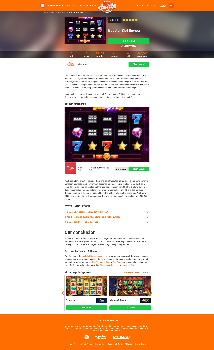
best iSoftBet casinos (91, 256)
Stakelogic (104, 265)
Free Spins (72, 5)
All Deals (151, 5)
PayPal (95, 262)
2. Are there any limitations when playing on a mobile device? (92, 217)
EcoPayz (117, 262)
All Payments (129, 344)
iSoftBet (110, 79)
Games (139, 5)
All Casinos (101, 344)
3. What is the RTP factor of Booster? (81, 222)
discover (93, 76)
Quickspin (114, 265)
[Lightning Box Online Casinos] (101, 300)
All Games (119, 344)
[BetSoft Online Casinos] (145, 300)
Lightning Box (128, 265)
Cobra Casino (80, 169)
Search (163, 5)
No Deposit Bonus (89, 5)
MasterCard (105, 262)
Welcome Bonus (55, 5)
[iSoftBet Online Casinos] (114, 20)
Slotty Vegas (82, 64)
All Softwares (141, 344)
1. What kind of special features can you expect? (86, 212)
